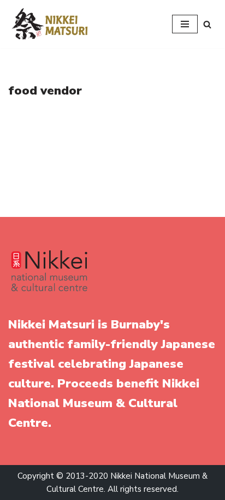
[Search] (207, 24)
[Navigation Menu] (185, 24)
